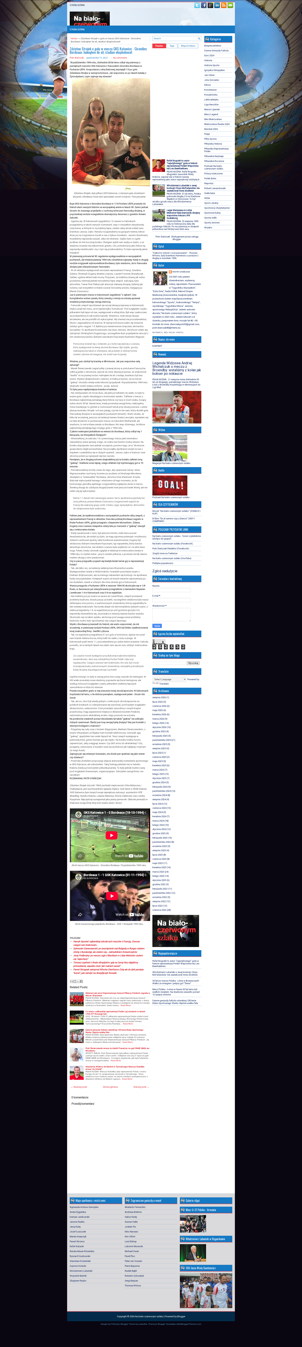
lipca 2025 (157, 752)
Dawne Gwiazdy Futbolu (216, 50)
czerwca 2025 (159, 757)
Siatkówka (209, 193)
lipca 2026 (157, 701)
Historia (208, 60)
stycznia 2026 (159, 727)
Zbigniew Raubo (78, 1280)
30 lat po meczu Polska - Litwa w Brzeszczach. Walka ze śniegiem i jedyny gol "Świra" (175, 982)
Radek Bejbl (131, 1271)
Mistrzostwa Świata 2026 (217, 124)
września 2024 (159, 795)
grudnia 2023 (159, 833)
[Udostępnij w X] (78, 981)
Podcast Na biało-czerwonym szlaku (213, 167)
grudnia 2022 (159, 884)
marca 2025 (158, 769)
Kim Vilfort (130, 1236)
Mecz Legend (211, 114)
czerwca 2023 (159, 859)
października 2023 (161, 842)
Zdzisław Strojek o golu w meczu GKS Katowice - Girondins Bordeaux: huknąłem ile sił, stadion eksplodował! (108, 50)
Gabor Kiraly (131, 1217)
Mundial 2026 (211, 129)
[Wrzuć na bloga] (74, 981)
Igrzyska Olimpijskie (214, 70)
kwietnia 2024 (159, 816)
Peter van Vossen (133, 1261)
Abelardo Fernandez (135, 1207)
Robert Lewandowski (215, 188)
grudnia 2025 (159, 731)
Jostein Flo (130, 1226)
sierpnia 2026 (159, 697)
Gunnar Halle (131, 1221)
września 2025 (159, 744)
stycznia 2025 (159, 778)
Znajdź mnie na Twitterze (164, 553)
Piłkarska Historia (213, 143)
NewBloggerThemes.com (189, 1324)
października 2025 (161, 740)
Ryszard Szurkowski (80, 1256)
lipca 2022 (157, 905)
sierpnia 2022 (159, 901)
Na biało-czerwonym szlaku (149, 1316)
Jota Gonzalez (211, 80)
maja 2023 (157, 863)
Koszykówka (210, 94)
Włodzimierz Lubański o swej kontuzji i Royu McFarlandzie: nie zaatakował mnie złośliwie (183, 188)
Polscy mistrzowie (213, 173)
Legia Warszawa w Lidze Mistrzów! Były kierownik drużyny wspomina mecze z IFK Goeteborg (183, 214)
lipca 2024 (157, 803)
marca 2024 (158, 820)
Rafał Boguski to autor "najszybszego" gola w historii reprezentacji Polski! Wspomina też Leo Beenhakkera (183, 164)
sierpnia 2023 (159, 850)
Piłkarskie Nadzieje (214, 156)
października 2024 (161, 791)
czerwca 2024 (159, 808)
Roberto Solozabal (134, 1275)
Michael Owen (132, 1251)
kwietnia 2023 (159, 867)
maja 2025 (157, 761)
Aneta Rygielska (78, 1212)
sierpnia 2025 (159, 748)
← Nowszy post (79, 1087)
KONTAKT (157, 346)
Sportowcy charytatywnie (217, 208)
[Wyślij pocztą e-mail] (71, 981)
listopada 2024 (159, 786)
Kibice (207, 85)
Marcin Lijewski (212, 109)
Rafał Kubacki (77, 1246)
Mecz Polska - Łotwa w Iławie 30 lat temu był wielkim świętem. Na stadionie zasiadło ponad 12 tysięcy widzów (176, 992)
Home (74, 38)
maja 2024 (157, 812)
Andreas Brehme (133, 1212)
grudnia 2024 (159, 782)
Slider (207, 198)
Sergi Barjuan (131, 1280)
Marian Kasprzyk (78, 1236)
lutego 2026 (158, 723)
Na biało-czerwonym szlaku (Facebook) (172, 543)
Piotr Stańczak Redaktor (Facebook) (170, 548)
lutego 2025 (158, 774)
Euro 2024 (209, 55)
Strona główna (77, 5)
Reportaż (208, 183)
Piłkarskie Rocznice (214, 161)
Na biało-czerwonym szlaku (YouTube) (171, 558)
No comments (120, 58)
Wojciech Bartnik (78, 1275)
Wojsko (208, 227)
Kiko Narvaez (131, 1231)
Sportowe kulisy (212, 212)
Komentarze (210, 89)
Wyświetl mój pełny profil (168, 332)
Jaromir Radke (77, 1221)
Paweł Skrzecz (77, 1241)
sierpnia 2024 (159, 799)
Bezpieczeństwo (212, 45)
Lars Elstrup (131, 1241)
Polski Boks (210, 178)
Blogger (177, 239)
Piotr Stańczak (77, 58)
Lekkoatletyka (211, 99)
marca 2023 (158, 871)
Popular (159, 46)
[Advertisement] (162, 102)
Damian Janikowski (79, 1217)
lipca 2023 (157, 854)
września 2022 (159, 897)
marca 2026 (158, 718)
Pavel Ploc (130, 1256)
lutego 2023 (158, 876)
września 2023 (159, 846)
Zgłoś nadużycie (164, 571)
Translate (164, 683)
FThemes (114, 1324)
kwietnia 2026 (159, 714)
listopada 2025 (159, 735)
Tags (172, 46)
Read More (126, 1005)
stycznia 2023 (159, 880)
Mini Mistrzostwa (213, 119)
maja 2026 (157, 710)
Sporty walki (210, 217)
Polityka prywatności (162, 563)
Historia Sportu (212, 65)
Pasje (207, 134)
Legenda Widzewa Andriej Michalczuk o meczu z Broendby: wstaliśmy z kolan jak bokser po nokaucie (176, 368)
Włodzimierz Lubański (81, 1271)
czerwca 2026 (159, 706)
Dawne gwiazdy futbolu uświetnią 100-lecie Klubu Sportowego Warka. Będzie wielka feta (175, 1001)
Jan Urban (209, 75)
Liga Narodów (211, 104)
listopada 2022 (159, 888)
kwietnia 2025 (159, 765)
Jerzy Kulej (75, 1226)
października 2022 (161, 893)
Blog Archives (188, 46)
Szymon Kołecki (78, 1266)
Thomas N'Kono (133, 1285)
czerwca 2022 (159, 910)
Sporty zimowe (212, 222)
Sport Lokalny (211, 203)
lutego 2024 (158, 825)
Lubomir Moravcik (134, 1246)
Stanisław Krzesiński (80, 1261)
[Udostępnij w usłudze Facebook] (81, 981)
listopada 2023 (159, 837)
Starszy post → (141, 1087)
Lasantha (143, 1324)
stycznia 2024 (159, 829)
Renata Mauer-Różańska (82, 1251)
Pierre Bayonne (132, 1266)
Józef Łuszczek (78, 1231)
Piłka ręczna (210, 139)
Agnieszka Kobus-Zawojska (84, 1207)
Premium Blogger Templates (162, 1324)
